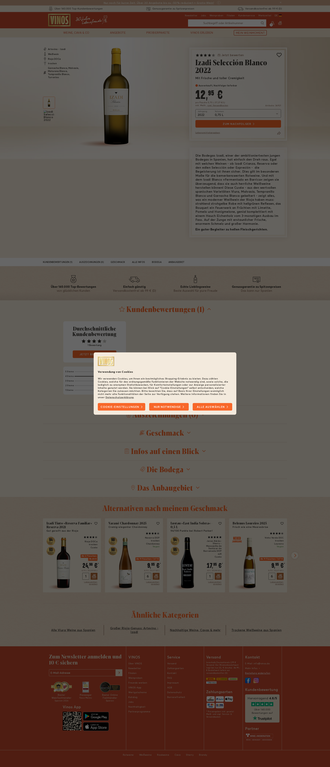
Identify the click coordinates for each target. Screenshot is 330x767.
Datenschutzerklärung (120, 397)
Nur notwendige (167, 406)
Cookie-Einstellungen (120, 406)
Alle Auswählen (211, 406)
